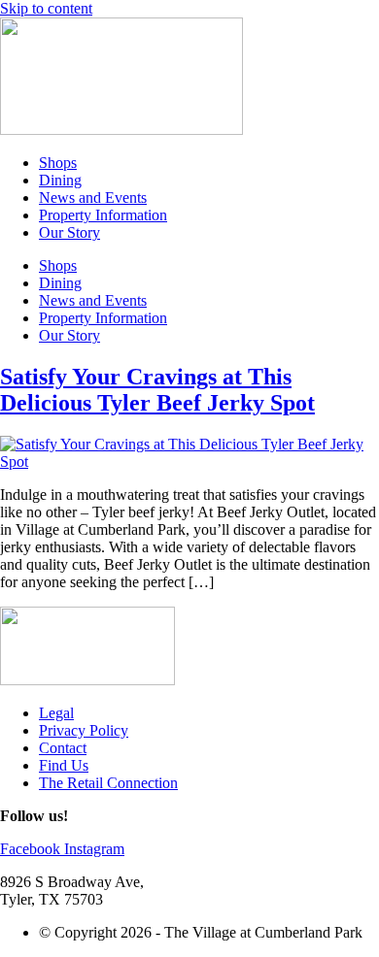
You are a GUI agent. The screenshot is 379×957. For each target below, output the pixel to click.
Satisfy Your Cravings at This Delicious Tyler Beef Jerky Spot (157, 389)
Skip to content (46, 8)
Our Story (69, 232)
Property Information (103, 215)
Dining (60, 180)
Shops (58, 162)
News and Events (93, 197)
